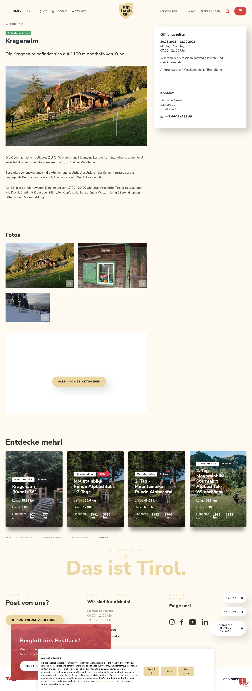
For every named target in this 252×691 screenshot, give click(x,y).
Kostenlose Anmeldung (37, 620)
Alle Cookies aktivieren (79, 381)
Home (8, 538)
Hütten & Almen (80, 538)
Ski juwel (231, 612)
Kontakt (232, 598)
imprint (72, 684)
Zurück (16, 24)
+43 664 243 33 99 (178, 116)
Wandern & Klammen (51, 538)
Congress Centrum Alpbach (225, 628)
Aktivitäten (26, 538)
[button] (46, 655)
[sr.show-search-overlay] (29, 11)
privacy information (105, 681)
